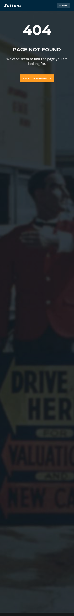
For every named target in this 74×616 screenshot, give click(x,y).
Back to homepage (37, 78)
